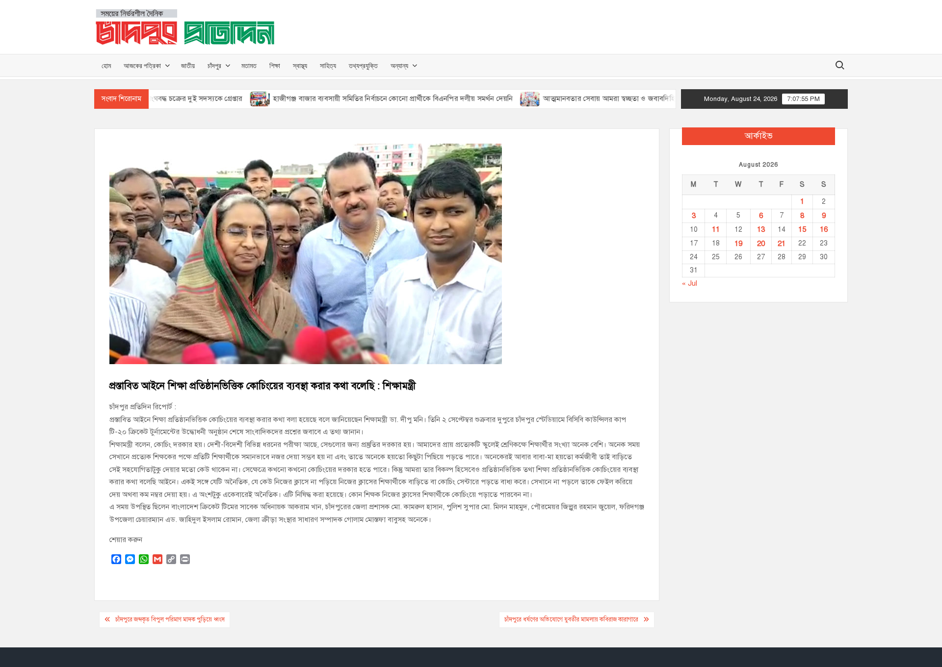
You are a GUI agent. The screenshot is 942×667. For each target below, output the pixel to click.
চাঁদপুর (214, 65)
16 (824, 229)
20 (761, 243)
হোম (106, 65)
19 (738, 243)
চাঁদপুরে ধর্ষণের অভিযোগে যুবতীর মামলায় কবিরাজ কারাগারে (571, 619)
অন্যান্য (399, 65)
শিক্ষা (274, 65)
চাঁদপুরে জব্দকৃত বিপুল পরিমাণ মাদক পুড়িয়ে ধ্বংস (170, 619)
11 (716, 229)
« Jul (689, 283)
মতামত (249, 65)
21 (781, 243)
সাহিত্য (328, 65)
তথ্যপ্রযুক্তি (363, 65)
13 (761, 229)
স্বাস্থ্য (300, 65)
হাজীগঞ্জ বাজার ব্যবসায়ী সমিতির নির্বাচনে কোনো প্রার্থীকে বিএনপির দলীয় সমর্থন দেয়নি (367, 98)
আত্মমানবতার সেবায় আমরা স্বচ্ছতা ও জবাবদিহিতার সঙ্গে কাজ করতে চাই (618, 98)
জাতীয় (188, 65)
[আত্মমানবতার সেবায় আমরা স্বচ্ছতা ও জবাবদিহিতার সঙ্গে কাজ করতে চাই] (504, 98)
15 (802, 229)
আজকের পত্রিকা (142, 65)
